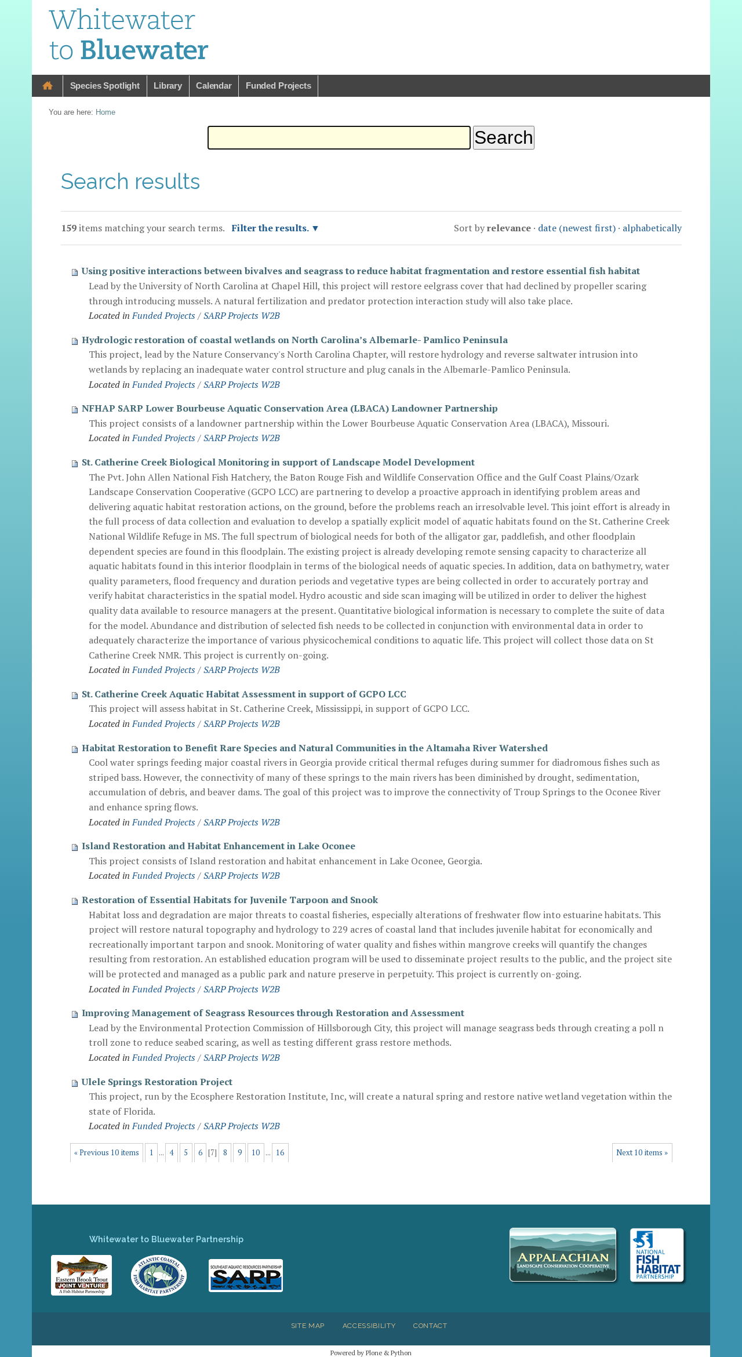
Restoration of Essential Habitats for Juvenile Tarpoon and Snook (230, 899)
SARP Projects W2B (241, 315)
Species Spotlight (105, 85)
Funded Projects (278, 85)
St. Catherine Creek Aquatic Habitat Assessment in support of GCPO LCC (244, 693)
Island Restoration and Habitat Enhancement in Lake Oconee (218, 845)
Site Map (308, 1326)
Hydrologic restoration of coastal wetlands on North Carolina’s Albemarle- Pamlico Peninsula (295, 339)
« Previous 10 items (106, 1153)
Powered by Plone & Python (371, 1352)
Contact (430, 1326)
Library (168, 85)
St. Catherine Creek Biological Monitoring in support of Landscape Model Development (278, 462)
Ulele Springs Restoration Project (157, 1081)
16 (280, 1153)
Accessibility (369, 1326)
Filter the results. (271, 227)
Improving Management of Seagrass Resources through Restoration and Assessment (273, 1012)
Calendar (214, 85)
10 (256, 1153)
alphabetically (652, 227)
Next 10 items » (642, 1153)
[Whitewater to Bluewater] (129, 36)
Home (47, 86)
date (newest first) (577, 227)
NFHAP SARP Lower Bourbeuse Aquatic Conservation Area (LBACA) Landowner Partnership (290, 408)
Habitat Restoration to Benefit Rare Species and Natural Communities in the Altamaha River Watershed (315, 747)
